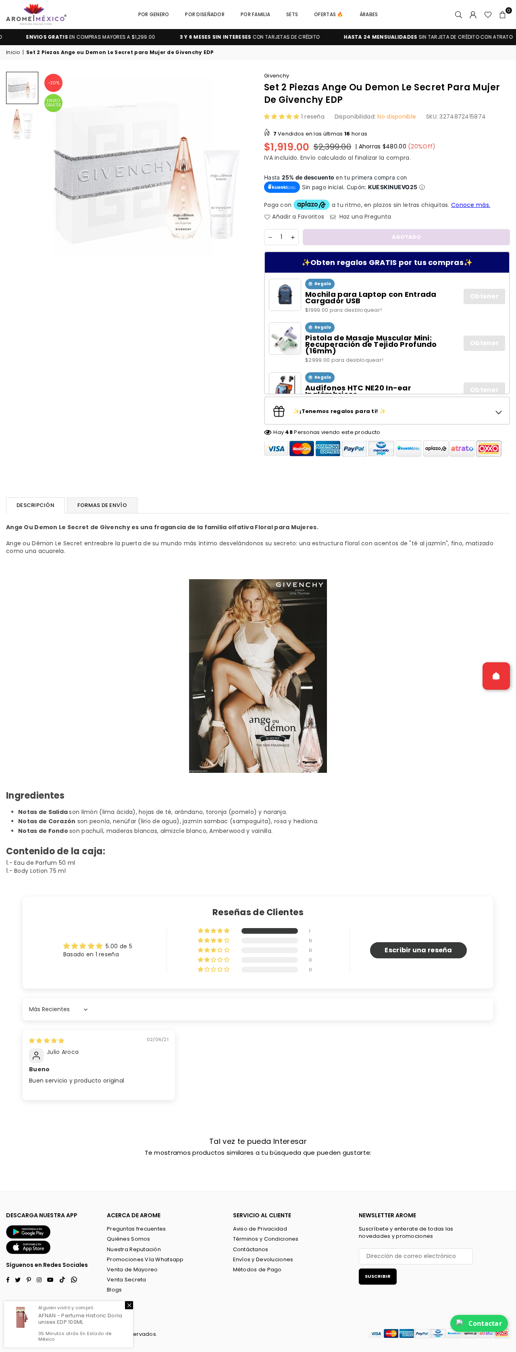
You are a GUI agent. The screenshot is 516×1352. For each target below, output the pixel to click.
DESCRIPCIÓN (35, 505)
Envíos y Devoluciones (263, 1259)
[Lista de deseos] (488, 14)
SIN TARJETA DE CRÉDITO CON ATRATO (406, 37)
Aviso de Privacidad (260, 1229)
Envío (308, 158)
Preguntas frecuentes (136, 1229)
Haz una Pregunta (364, 217)
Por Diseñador (205, 14)
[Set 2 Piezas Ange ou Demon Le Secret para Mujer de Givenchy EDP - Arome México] (22, 88)
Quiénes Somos (128, 1239)
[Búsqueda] (459, 14)
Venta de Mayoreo (132, 1269)
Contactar (485, 1323)
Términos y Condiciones (266, 1239)
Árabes (369, 14)
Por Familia (255, 14)
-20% (54, 82)
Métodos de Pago (257, 1269)
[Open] (496, 676)
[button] (502, 14)
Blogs (114, 1290)
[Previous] (53, 172)
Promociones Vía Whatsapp (145, 1259)
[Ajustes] (473, 14)
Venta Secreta (126, 1279)
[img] (46, 1041)
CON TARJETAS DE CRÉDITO (228, 37)
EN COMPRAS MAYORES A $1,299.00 (68, 37)
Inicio (13, 52)
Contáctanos (250, 1249)
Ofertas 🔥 (328, 14)
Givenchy (276, 75)
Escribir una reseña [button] (418, 950)
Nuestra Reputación (134, 1249)
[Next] (241, 172)
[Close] (129, 1305)
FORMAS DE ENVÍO (102, 505)
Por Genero (153, 14)
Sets (292, 14)
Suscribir (378, 1276)
